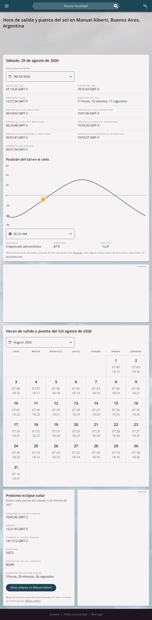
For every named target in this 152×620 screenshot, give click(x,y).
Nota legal (97, 614)
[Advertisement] (76, 41)
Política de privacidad (75, 614)
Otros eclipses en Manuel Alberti (31, 587)
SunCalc (77, 252)
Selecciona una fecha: (18, 68)
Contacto (54, 614)
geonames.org (14, 256)
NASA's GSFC (33, 601)
